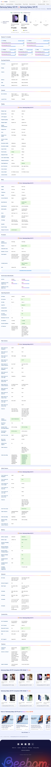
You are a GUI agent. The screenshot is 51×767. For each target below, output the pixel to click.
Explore (2, 4)
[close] (19, 14)
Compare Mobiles (18, 4)
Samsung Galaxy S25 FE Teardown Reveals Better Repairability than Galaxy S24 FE (36, 726)
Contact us (24, 747)
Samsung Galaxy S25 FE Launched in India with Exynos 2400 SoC (22, 726)
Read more (49, 8)
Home (1, 736)
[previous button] (2, 680)
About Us (14, 747)
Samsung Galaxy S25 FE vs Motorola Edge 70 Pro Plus (44, 705)
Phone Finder (25, 4)
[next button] (49, 680)
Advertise (30, 747)
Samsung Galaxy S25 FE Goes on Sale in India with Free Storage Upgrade (7, 726)
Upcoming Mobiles (9, 4)
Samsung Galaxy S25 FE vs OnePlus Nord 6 (26, 705)
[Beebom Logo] (4, 1)
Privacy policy (36, 747)
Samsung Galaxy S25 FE (25, 25)
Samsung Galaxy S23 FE (15, 25)
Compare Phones (6, 736)
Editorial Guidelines (25, 750)
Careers (19, 747)
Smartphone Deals (41, 4)
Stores (47, 4)
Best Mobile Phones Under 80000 (25, 270)
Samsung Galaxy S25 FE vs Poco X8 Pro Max (9, 705)
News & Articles (32, 4)
